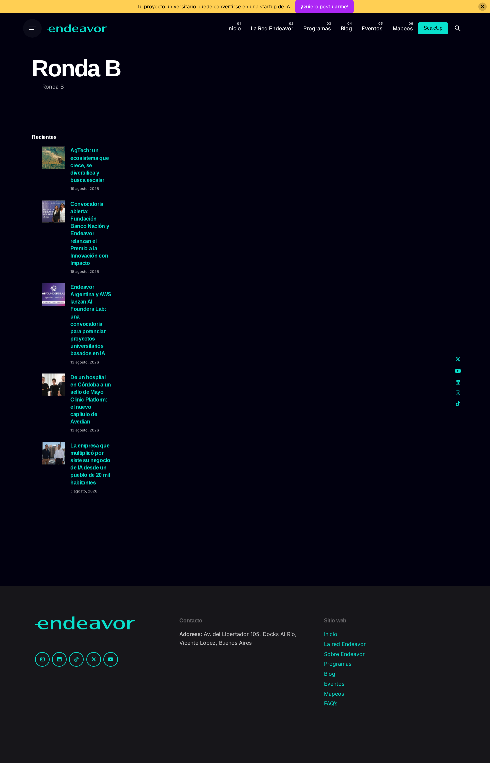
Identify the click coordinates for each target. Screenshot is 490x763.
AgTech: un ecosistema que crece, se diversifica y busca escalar (89, 165)
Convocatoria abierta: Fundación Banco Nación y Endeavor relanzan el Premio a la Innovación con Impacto (89, 233)
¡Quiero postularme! (324, 6)
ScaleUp (433, 28)
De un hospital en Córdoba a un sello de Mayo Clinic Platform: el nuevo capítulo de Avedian (90, 399)
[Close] (482, 7)
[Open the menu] (32, 28)
